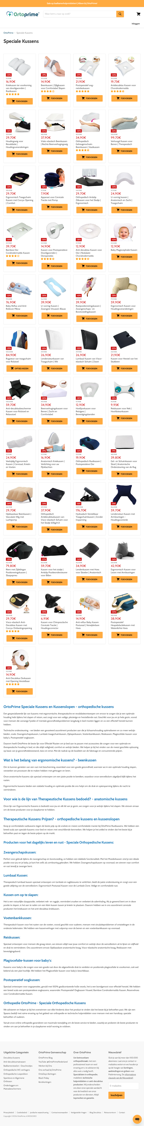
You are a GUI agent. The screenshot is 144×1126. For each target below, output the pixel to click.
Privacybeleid (9, 1112)
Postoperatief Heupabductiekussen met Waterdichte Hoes (123, 625)
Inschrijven (116, 1095)
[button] (13, 94)
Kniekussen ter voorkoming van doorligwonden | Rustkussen (19, 88)
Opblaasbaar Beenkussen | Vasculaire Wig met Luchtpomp (18, 517)
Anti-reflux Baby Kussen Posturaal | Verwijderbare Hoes (87, 625)
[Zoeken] (120, 14)
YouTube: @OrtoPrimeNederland (53, 1062)
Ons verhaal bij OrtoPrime (50, 1070)
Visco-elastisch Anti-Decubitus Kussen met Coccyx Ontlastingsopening (19, 625)
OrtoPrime (8, 33)
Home (7, 23)
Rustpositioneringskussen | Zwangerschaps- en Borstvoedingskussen (88, 309)
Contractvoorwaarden (59, 1112)
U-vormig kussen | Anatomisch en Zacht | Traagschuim (121, 200)
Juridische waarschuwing (39, 1112)
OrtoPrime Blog (45, 1057)
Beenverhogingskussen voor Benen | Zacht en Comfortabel (54, 411)
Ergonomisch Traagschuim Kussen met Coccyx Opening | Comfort (19, 200)
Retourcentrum (110, 1112)
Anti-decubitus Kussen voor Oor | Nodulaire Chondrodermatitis (89, 253)
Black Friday (44, 1078)
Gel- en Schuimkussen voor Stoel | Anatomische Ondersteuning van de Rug (124, 464)
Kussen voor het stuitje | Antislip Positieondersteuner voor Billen (54, 572)
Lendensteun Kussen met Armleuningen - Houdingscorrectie (123, 517)
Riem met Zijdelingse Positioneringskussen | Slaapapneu (16, 572)
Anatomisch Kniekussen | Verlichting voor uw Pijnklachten (53, 464)
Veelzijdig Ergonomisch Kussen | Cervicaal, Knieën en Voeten (18, 464)
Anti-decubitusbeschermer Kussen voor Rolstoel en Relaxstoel (18, 411)
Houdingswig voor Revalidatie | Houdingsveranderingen (17, 144)
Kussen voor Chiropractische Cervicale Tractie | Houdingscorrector (54, 625)
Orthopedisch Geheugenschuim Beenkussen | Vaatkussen (88, 144)
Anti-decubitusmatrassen (15, 1062)
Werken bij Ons (45, 1066)
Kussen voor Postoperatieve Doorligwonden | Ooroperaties (54, 253)
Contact (122, 1112)
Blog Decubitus (95, 1112)
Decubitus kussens (12, 1057)
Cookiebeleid (22, 1112)
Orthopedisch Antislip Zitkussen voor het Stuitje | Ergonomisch (88, 200)
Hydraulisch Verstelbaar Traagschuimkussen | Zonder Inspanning (89, 517)
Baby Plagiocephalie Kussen (124, 250)
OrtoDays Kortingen (47, 1074)
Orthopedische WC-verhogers (17, 1070)
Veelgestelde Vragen (78, 1112)
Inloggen (136, 23)
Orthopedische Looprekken (16, 1074)
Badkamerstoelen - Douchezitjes (18, 1066)
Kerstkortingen (45, 1082)
